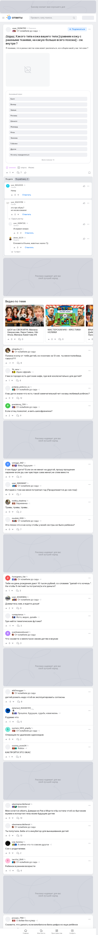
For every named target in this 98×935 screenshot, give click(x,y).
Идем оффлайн (23, 369)
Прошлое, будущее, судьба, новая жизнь (38, 710)
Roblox (21, 745)
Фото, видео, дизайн (26, 614)
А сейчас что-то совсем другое (33, 841)
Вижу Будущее (25, 462)
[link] (24, 321)
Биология (22, 804)
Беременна (21, 500)
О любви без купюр (25, 917)
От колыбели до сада (27, 31)
